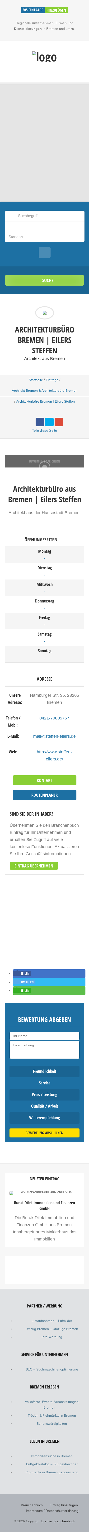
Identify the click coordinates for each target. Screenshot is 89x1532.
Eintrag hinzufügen (64, 1505)
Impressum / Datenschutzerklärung (52, 1511)
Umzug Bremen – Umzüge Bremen (51, 1329)
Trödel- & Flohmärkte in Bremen (52, 1415)
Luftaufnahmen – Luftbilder (52, 1321)
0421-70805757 (54, 718)
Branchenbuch (32, 1505)
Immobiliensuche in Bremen (52, 1456)
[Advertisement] (44, 1309)
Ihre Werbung (52, 1337)
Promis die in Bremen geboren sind (51, 1472)
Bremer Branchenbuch (58, 1521)
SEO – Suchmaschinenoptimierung (52, 1369)
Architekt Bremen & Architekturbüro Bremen (44, 390)
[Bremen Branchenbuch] (44, 56)
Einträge (52, 380)
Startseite (36, 380)
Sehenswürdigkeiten (52, 1423)
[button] (22, 973)
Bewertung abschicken (44, 1133)
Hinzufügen (56, 10)
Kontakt (44, 780)
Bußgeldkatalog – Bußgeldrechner (52, 1464)
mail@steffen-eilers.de (54, 736)
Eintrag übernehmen (33, 866)
